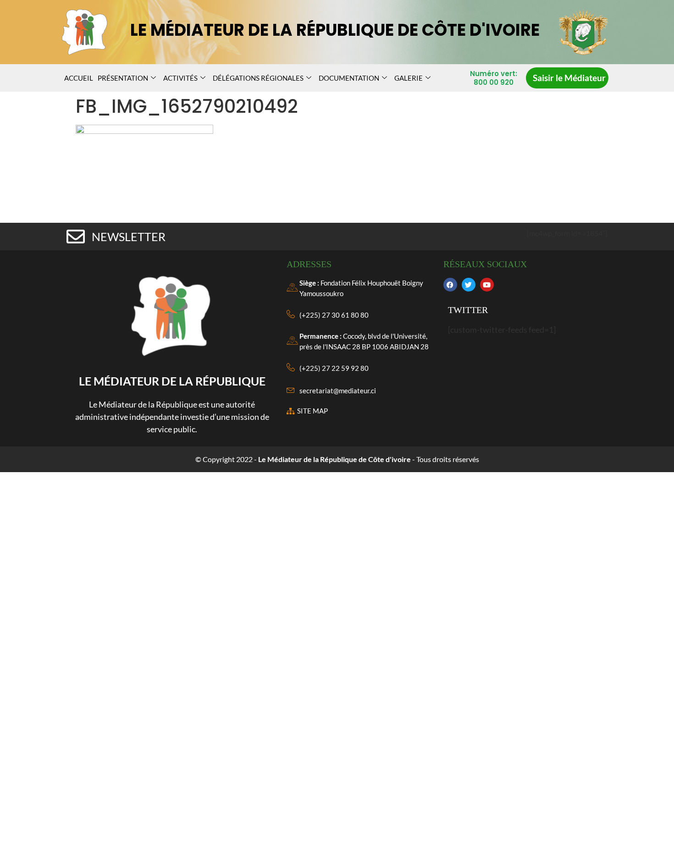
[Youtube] (487, 285)
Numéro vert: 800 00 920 (493, 78)
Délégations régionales (258, 78)
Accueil (78, 78)
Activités (180, 78)
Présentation (123, 78)
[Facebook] (450, 285)
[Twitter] (468, 285)
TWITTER (468, 310)
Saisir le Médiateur (569, 77)
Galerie (408, 78)
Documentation (349, 78)
